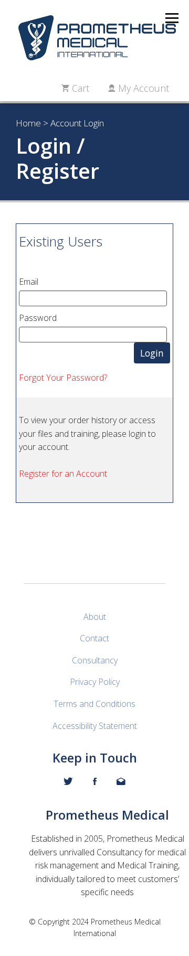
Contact (94, 638)
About (94, 616)
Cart (79, 88)
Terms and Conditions (94, 704)
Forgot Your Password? (63, 377)
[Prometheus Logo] (94, 38)
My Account (142, 88)
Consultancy (95, 660)
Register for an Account (63, 473)
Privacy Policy (95, 682)
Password (38, 318)
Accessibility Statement (94, 726)
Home (28, 123)
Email (28, 281)
